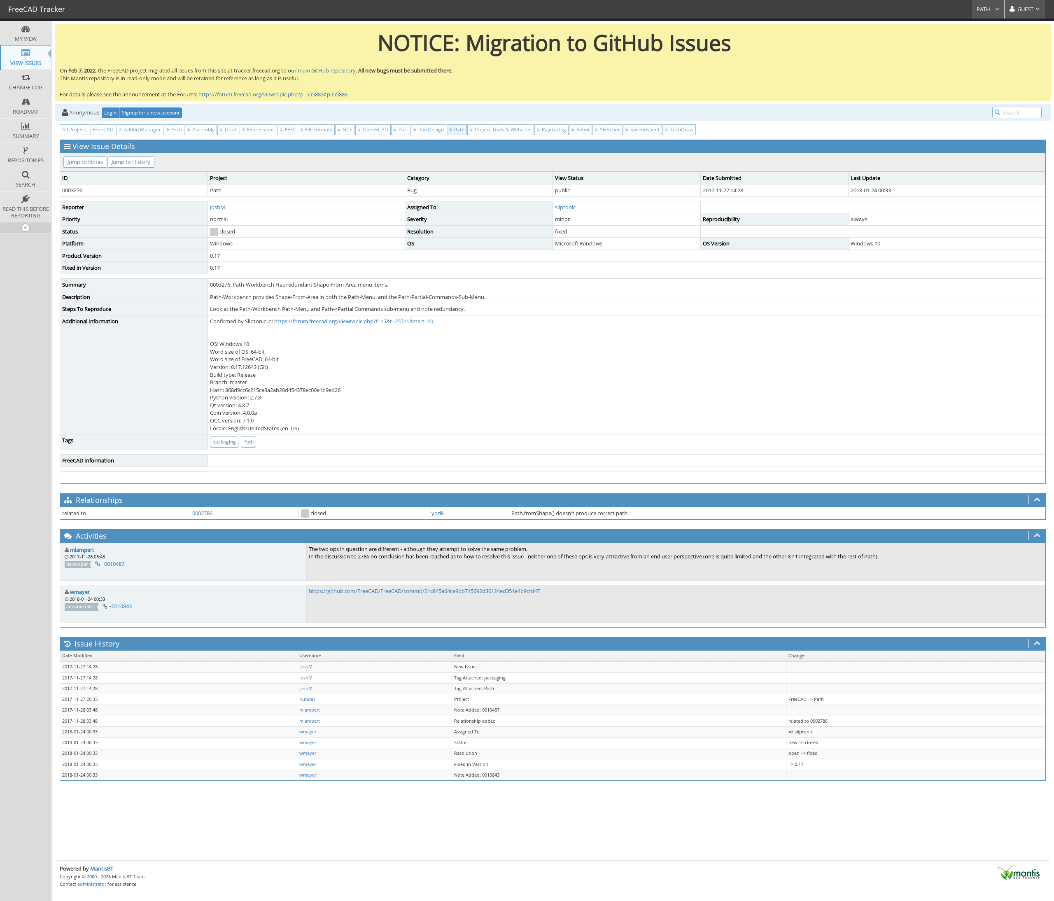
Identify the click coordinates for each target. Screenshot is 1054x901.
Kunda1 (307, 699)
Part (402, 129)
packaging (224, 441)
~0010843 (120, 606)
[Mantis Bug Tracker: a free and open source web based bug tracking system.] (1019, 872)
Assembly (203, 129)
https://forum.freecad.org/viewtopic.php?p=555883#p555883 (272, 94)
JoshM (217, 207)
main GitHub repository (327, 70)
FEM (289, 129)
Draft (230, 129)
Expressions (260, 129)
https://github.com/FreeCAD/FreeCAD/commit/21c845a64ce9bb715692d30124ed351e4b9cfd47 (424, 591)
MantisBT (101, 868)
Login (110, 112)
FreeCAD (103, 129)
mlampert (82, 549)
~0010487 (112, 563)
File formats (318, 129)
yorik (437, 513)
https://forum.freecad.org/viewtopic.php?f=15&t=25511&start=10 (353, 321)
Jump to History (131, 162)
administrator (91, 884)
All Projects (75, 129)
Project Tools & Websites (502, 129)
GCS (346, 129)
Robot (582, 129)
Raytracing (553, 129)
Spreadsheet (644, 129)
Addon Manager (142, 129)
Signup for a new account (151, 112)
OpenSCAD (374, 129)
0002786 (202, 513)
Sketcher (609, 129)
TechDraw (681, 129)
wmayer (80, 591)
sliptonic (565, 207)
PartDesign (430, 129)
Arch (176, 129)
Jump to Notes (85, 162)
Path (984, 9)
